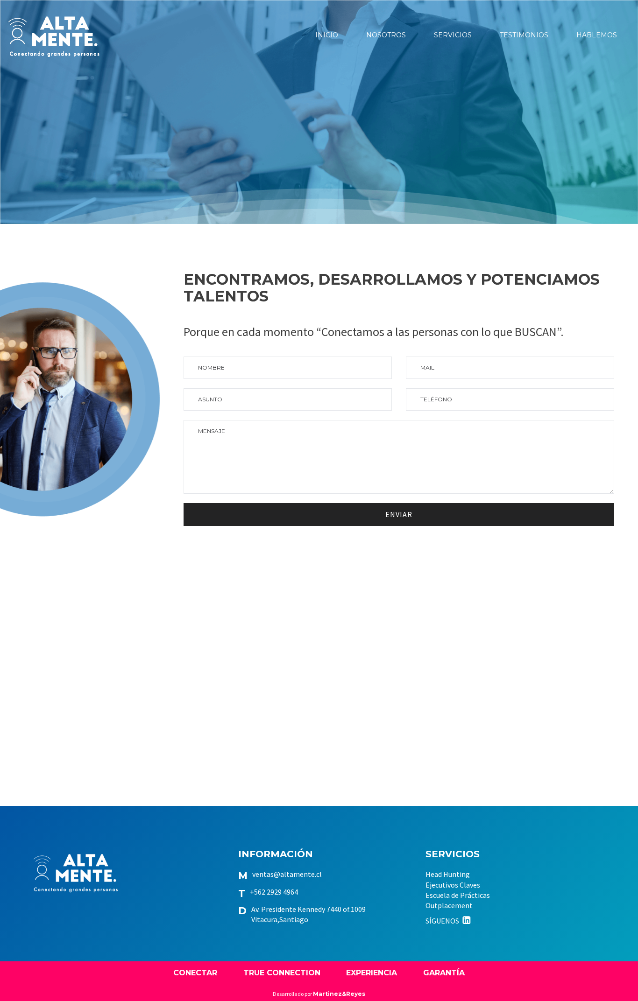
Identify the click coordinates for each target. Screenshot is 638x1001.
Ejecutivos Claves (452, 884)
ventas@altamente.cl (287, 874)
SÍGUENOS (443, 920)
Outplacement (449, 905)
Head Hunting (447, 874)
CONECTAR (195, 972)
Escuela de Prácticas (457, 895)
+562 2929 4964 (274, 891)
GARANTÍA (444, 972)
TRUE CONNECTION (281, 972)
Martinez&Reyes (339, 993)
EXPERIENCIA (371, 972)
